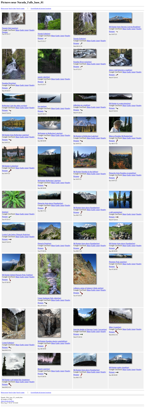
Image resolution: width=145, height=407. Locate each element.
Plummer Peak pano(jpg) (118, 262)
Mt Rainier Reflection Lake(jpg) (49, 181)
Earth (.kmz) (24, 30)
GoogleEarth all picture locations (41, 8)
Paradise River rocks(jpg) (82, 62)
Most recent (4, 8)
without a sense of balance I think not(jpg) (88, 288)
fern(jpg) (5, 212)
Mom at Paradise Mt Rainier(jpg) (121, 136)
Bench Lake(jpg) (44, 369)
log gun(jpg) (42, 106)
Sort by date (12, 8)
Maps (17, 30)
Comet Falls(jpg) (8, 343)
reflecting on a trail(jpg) (81, 105)
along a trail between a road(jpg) (120, 70)
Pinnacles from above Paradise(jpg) (50, 203)
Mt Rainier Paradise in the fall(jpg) (85, 172)
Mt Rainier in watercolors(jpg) (120, 103)
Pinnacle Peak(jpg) (44, 243)
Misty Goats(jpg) (115, 327)
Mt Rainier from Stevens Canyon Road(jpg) (124, 27)
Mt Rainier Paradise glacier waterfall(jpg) (52, 341)
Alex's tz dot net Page (7, 401)
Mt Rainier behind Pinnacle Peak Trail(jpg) (17, 275)
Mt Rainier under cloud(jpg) (119, 367)
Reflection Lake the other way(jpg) (14, 106)
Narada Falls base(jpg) (10, 28)
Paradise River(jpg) (9, 83)
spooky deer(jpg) (44, 77)
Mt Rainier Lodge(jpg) (10, 166)
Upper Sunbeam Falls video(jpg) (49, 298)
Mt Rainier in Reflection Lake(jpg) (50, 133)
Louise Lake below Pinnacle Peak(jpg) (16, 235)
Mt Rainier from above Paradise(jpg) (86, 208)
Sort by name (20, 8)
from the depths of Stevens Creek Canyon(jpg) (90, 329)
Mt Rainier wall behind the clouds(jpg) (16, 380)
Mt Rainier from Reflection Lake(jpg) (15, 135)
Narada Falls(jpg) (44, 34)
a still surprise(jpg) (115, 212)
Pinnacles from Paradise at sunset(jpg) (122, 173)
